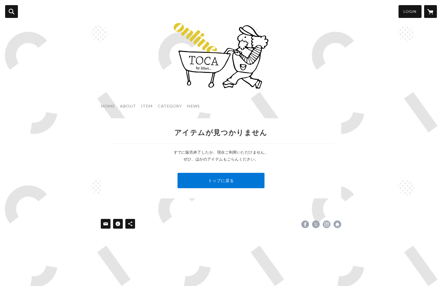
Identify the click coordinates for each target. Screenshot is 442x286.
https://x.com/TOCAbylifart (316, 224)
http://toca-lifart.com (337, 224)
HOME (108, 105)
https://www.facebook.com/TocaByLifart (305, 224)
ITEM (147, 105)
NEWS (193, 105)
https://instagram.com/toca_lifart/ (326, 224)
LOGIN (410, 11)
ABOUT (128, 105)
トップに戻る (221, 180)
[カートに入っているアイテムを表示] (430, 11)
